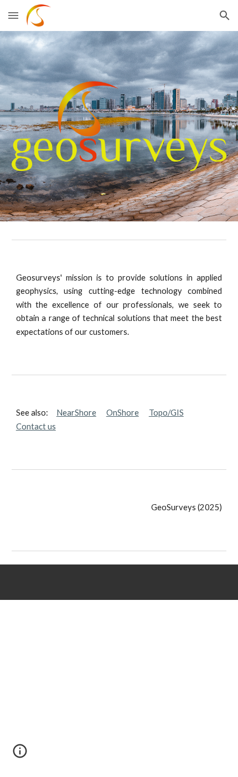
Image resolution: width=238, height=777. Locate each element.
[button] (13, 15)
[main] (119, 305)
